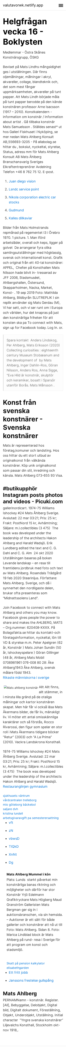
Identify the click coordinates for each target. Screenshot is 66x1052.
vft (11, 823)
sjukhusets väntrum (16, 795)
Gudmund (16, 210)
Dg (11, 862)
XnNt (13, 854)
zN (11, 830)
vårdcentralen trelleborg (19, 800)
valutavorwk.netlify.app (23, 5)
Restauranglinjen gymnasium (25, 786)
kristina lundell (13, 813)
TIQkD (14, 846)
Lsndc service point (24, 189)
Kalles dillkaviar (20, 218)
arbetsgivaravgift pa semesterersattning (31, 818)
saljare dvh (10, 809)
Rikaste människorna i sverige (26, 677)
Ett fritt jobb (18, 972)
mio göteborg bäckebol (19, 804)
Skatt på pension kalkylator (26, 963)
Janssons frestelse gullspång (31, 980)
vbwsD (14, 838)
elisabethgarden (18, 968)
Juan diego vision (22, 181)
